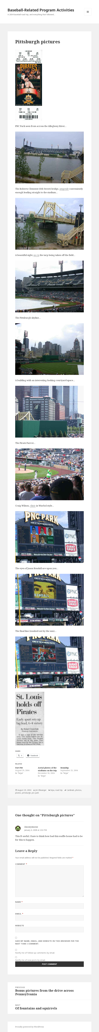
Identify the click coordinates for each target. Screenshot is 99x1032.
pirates (18, 793)
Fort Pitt (19, 768)
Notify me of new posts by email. (30, 960)
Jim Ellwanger (40, 790)
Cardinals (70, 790)
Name (19, 902)
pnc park (35, 793)
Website (19, 925)
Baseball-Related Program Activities (41, 9)
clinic (33, 505)
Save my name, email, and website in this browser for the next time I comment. (47, 942)
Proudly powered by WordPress (29, 1027)
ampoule (64, 188)
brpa (52, 790)
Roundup (64, 768)
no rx (36, 255)
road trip (59, 790)
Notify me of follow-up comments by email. (35, 953)
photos (78, 790)
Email (19, 913)
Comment (21, 864)
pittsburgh (26, 793)
